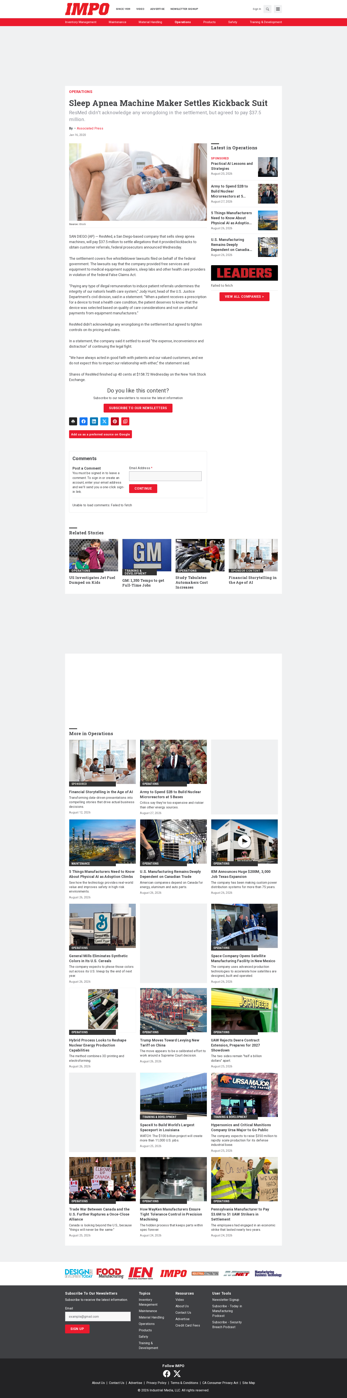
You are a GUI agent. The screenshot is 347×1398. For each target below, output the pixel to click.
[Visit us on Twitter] (177, 1373)
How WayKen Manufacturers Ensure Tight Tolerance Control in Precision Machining (171, 1214)
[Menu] (278, 9)
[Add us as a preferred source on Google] (125, 421)
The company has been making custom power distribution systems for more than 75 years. (244, 885)
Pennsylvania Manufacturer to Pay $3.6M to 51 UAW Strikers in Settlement (240, 1214)
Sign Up (77, 1329)
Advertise (135, 1383)
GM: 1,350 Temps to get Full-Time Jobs (143, 583)
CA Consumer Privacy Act (220, 1383)
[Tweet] (104, 421)
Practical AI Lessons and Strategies (232, 166)
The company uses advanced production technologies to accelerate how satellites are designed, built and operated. (244, 971)
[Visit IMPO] (173, 1273)
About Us (98, 1383)
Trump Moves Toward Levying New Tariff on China (169, 1042)
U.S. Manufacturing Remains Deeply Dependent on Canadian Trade (231, 244)
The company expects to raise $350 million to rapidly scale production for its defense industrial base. (244, 1140)
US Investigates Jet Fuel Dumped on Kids (92, 580)
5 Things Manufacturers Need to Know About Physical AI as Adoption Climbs (231, 218)
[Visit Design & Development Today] (79, 1273)
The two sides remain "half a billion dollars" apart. (236, 1058)
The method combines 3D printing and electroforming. (96, 1058)
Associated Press (90, 128)
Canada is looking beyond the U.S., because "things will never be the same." (100, 1227)
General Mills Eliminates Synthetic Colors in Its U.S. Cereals (98, 958)
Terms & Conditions (184, 1383)
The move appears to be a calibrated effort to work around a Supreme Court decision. (173, 1053)
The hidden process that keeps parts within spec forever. (171, 1227)
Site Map (248, 1383)
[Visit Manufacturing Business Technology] (268, 1273)
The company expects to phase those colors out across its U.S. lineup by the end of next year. (101, 971)
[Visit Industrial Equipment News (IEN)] (140, 1273)
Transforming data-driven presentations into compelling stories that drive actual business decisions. (101, 802)
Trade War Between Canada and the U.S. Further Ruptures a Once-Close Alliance (99, 1214)
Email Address (141, 468)
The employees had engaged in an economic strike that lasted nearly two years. (243, 1227)
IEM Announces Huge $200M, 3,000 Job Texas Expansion (241, 874)
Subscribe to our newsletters (138, 408)
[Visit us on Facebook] (166, 1373)
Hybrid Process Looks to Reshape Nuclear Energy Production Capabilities (97, 1045)
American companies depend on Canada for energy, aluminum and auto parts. (171, 885)
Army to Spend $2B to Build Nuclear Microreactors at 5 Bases (229, 191)
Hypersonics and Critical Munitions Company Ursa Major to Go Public (241, 1127)
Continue (143, 488)
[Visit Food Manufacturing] (110, 1273)
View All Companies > (244, 296)
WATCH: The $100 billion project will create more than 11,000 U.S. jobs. (171, 1138)
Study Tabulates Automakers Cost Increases (192, 582)
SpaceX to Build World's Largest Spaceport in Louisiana (167, 1127)
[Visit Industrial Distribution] (205, 1273)
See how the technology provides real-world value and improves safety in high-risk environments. (101, 887)
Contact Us (116, 1383)
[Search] (267, 9)
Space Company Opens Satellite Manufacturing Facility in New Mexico (243, 958)
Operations (80, 92)
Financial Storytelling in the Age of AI (253, 580)
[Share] (84, 421)
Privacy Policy (156, 1383)
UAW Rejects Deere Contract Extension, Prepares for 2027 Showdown (235, 1045)
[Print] (73, 421)
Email (69, 1308)
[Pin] (115, 421)
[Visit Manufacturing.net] (236, 1273)
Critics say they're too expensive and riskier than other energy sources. (172, 805)
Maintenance (80, 863)
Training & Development (136, 572)
